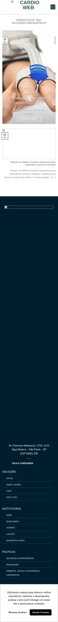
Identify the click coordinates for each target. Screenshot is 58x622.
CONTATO (10, 534)
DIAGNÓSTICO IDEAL (15, 541)
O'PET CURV (11, 497)
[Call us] (40, 463)
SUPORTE (10, 528)
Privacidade (12, 565)
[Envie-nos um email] (36, 463)
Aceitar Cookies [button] (40, 612)
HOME (9, 515)
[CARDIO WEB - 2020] (28, 7)
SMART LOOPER (13, 485)
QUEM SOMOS (12, 521)
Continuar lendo (29, 119)
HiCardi (9, 478)
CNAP (8, 491)
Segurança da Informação (20, 558)
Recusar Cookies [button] (18, 612)
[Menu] (52, 7)
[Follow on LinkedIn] (44, 463)
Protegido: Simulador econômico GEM (29, 100)
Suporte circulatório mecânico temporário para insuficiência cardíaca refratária (33, 163)
